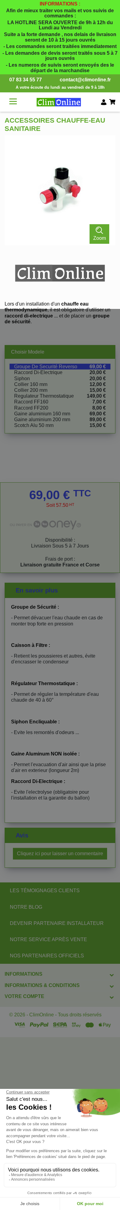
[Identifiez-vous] (104, 102)
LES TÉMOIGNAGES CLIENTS (45, 890)
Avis (22, 835)
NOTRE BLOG (26, 907)
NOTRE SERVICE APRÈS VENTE (48, 939)
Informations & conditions (42, 985)
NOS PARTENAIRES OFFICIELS (47, 955)
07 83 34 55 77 (25, 79)
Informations (23, 974)
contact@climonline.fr (85, 79)
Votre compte (24, 996)
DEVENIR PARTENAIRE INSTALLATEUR (57, 923)
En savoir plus (37, 590)
